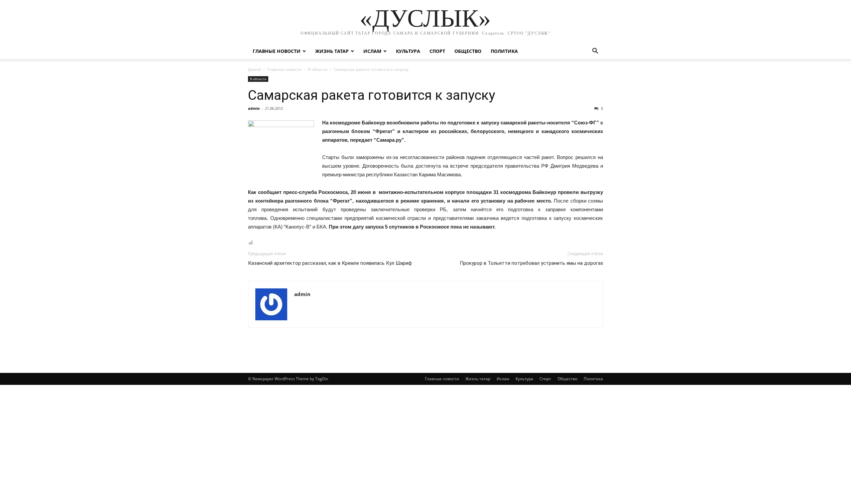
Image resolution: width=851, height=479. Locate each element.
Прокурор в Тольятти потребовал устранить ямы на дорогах (531, 263)
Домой (254, 69)
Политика (504, 51)
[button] (595, 52)
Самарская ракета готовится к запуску (371, 95)
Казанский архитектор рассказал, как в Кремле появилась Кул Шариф (330, 263)
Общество (467, 51)
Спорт (437, 51)
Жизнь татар (332, 51)
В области (317, 69)
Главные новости (277, 51)
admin (254, 108)
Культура (408, 51)
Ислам (372, 51)
